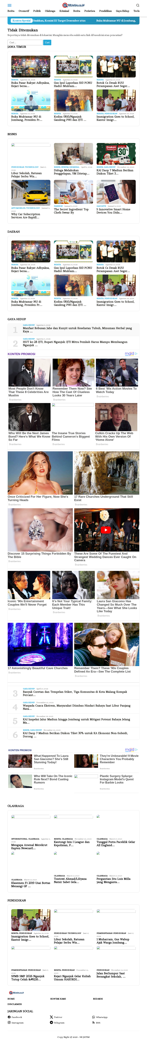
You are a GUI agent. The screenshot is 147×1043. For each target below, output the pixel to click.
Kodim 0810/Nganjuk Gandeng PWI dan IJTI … (70, 118)
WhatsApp (102, 1017)
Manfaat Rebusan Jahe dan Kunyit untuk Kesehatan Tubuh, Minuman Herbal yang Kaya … (77, 330)
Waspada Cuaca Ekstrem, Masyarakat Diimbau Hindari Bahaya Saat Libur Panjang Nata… (77, 707)
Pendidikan (111, 113)
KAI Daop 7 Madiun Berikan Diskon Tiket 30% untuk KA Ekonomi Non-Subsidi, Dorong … (75, 735)
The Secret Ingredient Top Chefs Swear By (71, 211)
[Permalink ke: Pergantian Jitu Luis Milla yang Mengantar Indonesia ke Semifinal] (116, 863)
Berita (14, 80)
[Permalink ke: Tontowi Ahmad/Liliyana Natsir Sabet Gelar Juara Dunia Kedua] (73, 863)
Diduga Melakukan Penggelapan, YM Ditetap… (71, 172)
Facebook (17, 1017)
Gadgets (101, 206)
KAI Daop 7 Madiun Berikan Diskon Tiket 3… (115, 172)
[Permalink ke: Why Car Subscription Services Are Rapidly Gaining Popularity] (30, 193)
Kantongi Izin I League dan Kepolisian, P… (72, 843)
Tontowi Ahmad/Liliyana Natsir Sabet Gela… (70, 880)
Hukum (64, 167)
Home (11, 998)
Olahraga (33, 839)
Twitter (58, 1017)
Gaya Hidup (109, 167)
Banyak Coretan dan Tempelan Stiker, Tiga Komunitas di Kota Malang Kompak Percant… (75, 693)
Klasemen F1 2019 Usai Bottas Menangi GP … (30, 884)
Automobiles (18, 208)
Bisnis (57, 167)
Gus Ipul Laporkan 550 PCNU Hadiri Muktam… (73, 84)
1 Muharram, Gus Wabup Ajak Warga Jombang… (113, 941)
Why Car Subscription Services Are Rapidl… (25, 216)
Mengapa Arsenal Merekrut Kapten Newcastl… (29, 846)
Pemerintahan (104, 933)
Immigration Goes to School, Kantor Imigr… (115, 118)
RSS (98, 1022)
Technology (32, 167)
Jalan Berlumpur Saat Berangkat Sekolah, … (111, 975)
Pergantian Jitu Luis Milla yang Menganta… (114, 880)
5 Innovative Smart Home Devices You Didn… (113, 211)
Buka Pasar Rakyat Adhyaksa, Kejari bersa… (30, 84)
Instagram (17, 1022)
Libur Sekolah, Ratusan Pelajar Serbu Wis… (26, 175)
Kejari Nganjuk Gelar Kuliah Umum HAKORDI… (72, 978)
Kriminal (74, 167)
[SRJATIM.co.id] (73, 4)
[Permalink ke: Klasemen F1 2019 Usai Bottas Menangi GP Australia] (30, 864)
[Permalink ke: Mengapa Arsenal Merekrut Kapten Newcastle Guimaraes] (30, 826)
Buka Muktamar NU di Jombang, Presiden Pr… (26, 118)
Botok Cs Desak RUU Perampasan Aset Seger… (113, 84)
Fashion (58, 206)
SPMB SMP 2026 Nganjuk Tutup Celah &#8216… (27, 978)
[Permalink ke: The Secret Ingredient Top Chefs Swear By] (73, 192)
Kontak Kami (58, 998)
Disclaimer (15, 1004)
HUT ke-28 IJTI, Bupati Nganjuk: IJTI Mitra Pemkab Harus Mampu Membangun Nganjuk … (75, 343)
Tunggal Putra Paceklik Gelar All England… (116, 843)
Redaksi (98, 998)
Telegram (59, 1022)
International (19, 839)
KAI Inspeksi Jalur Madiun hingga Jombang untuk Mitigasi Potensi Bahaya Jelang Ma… (76, 721)
